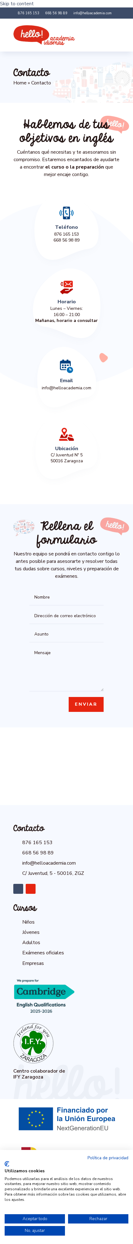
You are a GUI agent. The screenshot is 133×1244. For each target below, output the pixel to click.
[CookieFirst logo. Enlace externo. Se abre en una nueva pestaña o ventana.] (7, 1164)
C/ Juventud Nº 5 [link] (67, 455)
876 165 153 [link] (66, 234)
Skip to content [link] (17, 3)
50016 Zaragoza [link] (66, 461)
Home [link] (20, 82)
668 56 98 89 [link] (66, 240)
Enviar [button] (86, 704)
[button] (113, 35)
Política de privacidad (108, 1158)
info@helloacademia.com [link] (66, 388)
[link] (26, 13)
